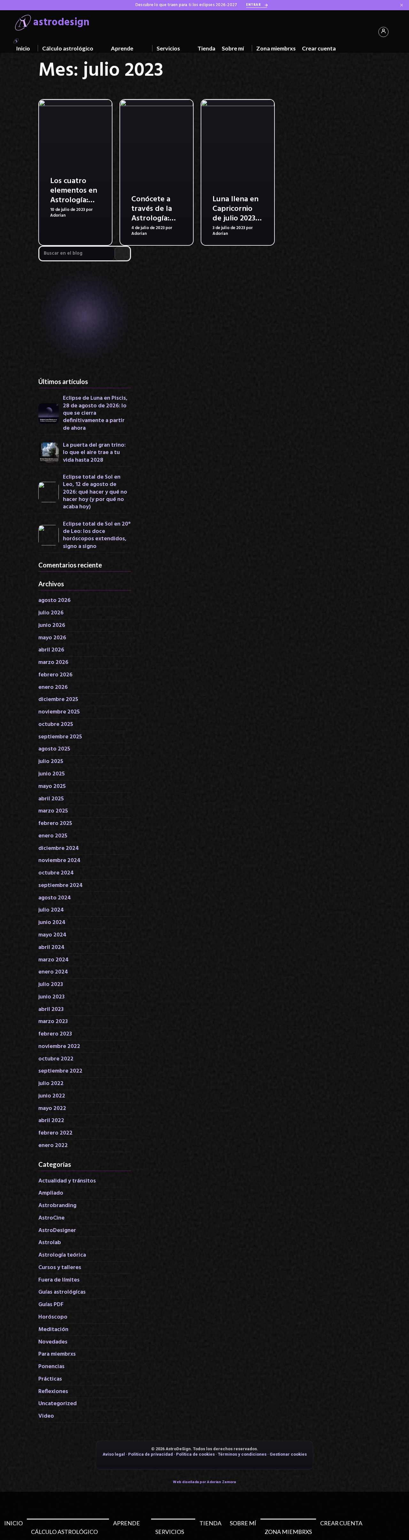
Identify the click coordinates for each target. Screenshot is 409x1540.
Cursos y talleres (59, 1267)
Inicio (23, 48)
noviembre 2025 (59, 712)
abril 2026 (51, 650)
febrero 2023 (55, 1034)
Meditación (53, 1329)
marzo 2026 (53, 662)
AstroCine (51, 1218)
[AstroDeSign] (16, 40)
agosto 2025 (54, 749)
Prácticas (50, 1379)
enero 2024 (53, 972)
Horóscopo (52, 1317)
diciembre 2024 (58, 848)
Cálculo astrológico (67, 48)
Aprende (122, 48)
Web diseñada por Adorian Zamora (204, 1482)
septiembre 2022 (60, 1071)
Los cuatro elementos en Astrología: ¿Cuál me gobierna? (73, 200)
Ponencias (51, 1366)
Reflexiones (53, 1391)
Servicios (168, 48)
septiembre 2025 (60, 737)
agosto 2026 (54, 600)
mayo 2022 (52, 1108)
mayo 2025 (52, 786)
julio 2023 (50, 984)
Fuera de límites (59, 1280)
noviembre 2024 (59, 860)
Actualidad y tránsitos (67, 1181)
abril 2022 (51, 1120)
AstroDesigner (57, 1230)
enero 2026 (53, 687)
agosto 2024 (54, 898)
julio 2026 (51, 613)
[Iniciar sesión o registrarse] (383, 32)
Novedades (52, 1342)
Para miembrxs (57, 1354)
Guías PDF (51, 1304)
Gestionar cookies (288, 1454)
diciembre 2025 (58, 699)
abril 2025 (51, 799)
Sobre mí (233, 48)
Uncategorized (57, 1403)
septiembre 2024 (60, 885)
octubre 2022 (55, 1059)
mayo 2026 (52, 638)
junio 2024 (52, 922)
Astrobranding (57, 1205)
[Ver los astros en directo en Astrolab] (84, 319)
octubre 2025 (55, 724)
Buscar (122, 254)
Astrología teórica (62, 1255)
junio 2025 (51, 774)
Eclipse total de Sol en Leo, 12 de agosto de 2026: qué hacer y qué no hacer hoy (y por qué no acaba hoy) (95, 492)
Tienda (206, 48)
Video (46, 1416)
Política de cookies (195, 1454)
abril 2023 (51, 1009)
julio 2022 (51, 1083)
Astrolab (49, 1242)
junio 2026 (51, 625)
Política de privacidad (150, 1454)
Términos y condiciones (242, 1454)
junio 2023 (51, 997)
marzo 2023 (53, 1021)
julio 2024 (51, 910)
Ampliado (50, 1193)
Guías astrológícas (62, 1292)
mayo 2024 (52, 935)
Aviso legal (114, 1454)
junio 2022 (51, 1096)
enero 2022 (53, 1145)
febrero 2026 (55, 675)
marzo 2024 (53, 960)
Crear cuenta (319, 48)
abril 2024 (51, 947)
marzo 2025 (53, 811)
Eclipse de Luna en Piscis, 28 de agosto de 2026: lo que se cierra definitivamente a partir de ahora (95, 413)
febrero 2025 (55, 823)
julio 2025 (50, 761)
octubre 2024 (56, 873)
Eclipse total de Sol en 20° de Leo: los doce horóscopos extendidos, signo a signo (97, 535)
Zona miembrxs (276, 48)
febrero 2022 (55, 1133)
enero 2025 (52, 836)
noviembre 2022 (59, 1046)
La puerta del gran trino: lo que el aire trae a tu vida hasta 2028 (94, 453)
